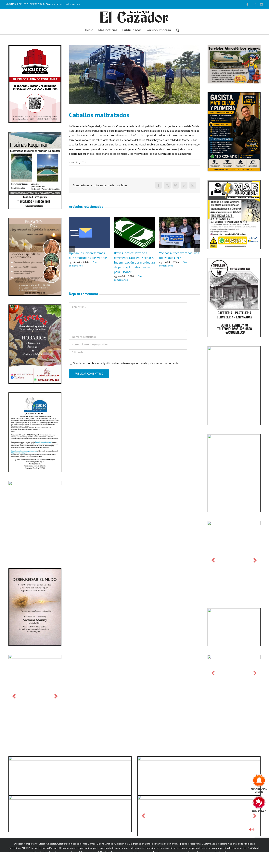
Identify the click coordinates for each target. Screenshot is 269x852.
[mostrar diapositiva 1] (250, 829)
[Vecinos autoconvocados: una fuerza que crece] (179, 218)
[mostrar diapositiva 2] (253, 829)
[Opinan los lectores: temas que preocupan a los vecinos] (89, 218)
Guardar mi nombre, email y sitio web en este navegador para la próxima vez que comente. (126, 363)
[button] (177, 29)
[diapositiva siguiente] (55, 696)
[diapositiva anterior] (14, 696)
